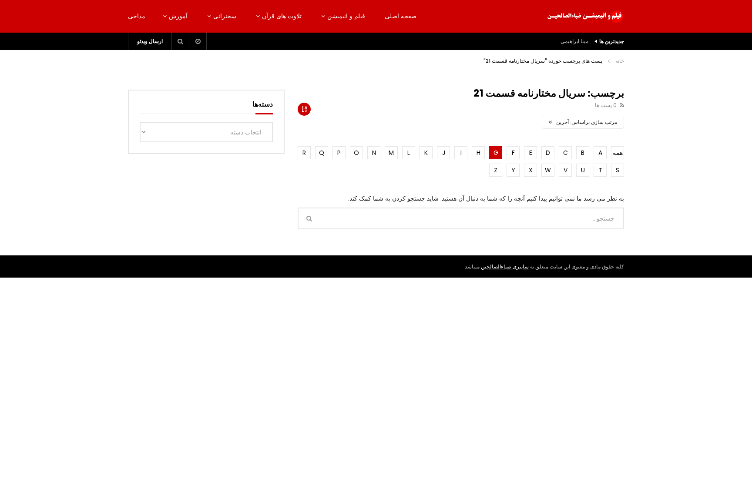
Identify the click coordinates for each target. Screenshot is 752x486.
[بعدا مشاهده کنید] (198, 41)
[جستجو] (180, 41)
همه (618, 152)
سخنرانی (224, 16)
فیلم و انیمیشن (346, 16)
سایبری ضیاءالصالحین (505, 266)
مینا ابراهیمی (574, 41)
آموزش (178, 16)
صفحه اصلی (400, 16)
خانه (619, 60)
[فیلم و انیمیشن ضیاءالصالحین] (585, 16)
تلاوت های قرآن (282, 16)
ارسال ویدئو (150, 41)
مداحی (136, 16)
